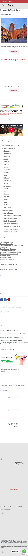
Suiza (5, 202)
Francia (6, 172)
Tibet (5, 205)
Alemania (6, 151)
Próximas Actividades (6, 244)
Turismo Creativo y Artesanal (9, 254)
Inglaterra (6, 186)
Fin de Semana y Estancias (8, 249)
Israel (5, 189)
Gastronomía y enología (11, 226)
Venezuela (6, 207)
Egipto (5, 164)
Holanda (6, 178)
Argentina (6, 154)
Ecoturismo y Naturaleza (7, 251)
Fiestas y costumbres (10, 224)
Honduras (6, 181)
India (5, 183)
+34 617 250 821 (7, 1)
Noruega (6, 194)
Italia (5, 191)
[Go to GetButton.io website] (24, 554)
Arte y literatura (8, 213)
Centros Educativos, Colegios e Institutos (12, 246)
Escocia (6, 167)
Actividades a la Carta (6, 242)
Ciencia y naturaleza (10, 218)
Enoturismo (3, 247)
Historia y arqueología (10, 229)
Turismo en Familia (5, 257)
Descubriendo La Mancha (9, 145)
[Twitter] (18, 1)
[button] (20, 6)
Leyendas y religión (9, 232)
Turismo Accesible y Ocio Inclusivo (10, 252)
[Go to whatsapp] (24, 551)
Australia (6, 156)
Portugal (6, 197)
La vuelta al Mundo (7, 148)
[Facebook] (15, 1)
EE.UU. (6, 162)
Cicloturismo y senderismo (12, 216)
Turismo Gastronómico (7, 259)
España (6, 170)
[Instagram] (21, 1)
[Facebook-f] (10, 494)
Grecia (5, 175)
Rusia (5, 199)
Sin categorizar (6, 210)
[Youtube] (24, 1)
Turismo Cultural (5, 256)
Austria (6, 159)
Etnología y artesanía (10, 221)
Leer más (14, 51)
